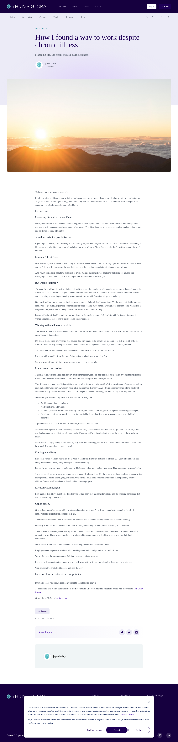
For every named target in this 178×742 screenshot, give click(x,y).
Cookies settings (94, 730)
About (98, 6)
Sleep (82, 17)
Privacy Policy (128, 714)
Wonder (56, 17)
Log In (151, 6)
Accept (117, 730)
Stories (74, 6)
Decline (139, 730)
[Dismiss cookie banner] (149, 702)
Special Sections (152, 17)
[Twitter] (129, 632)
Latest (12, 17)
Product (62, 6)
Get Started (165, 6)
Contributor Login (155, 695)
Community (125, 695)
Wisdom (42, 17)
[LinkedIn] (136, 632)
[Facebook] (122, 632)
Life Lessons (42, 611)
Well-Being (27, 17)
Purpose (69, 17)
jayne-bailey (50, 63)
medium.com (61, 598)
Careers (86, 6)
